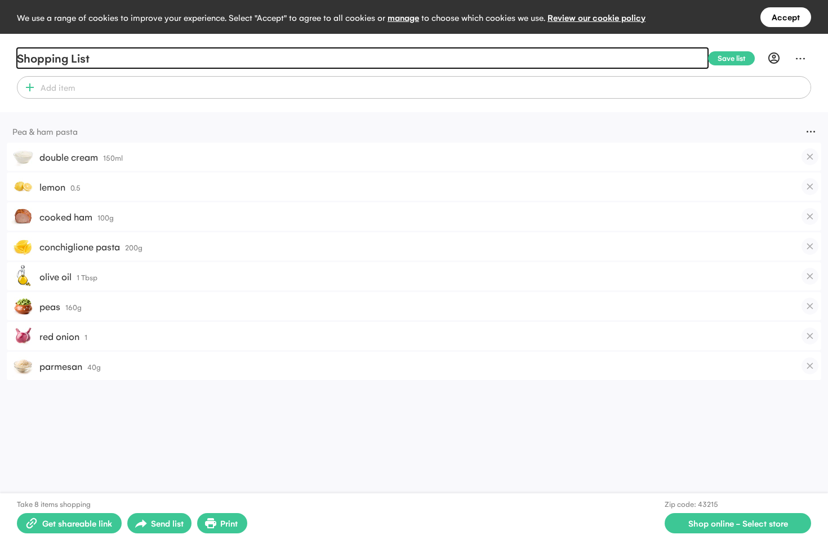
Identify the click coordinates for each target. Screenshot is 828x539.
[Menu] (800, 58)
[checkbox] (810, 156)
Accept (786, 16)
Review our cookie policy (596, 17)
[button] (27, 87)
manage (403, 17)
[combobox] (424, 87)
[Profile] (774, 58)
